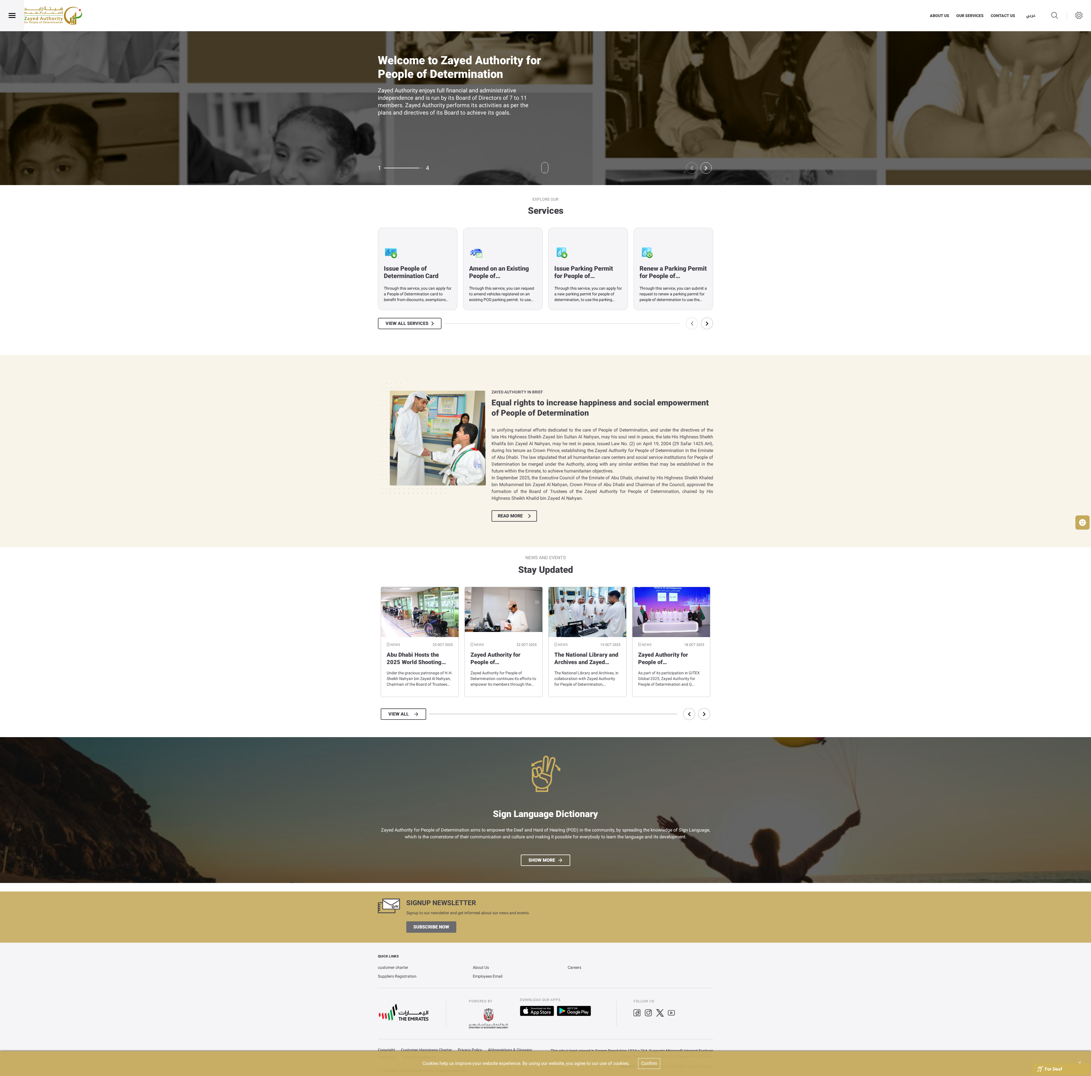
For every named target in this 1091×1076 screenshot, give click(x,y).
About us (939, 15)
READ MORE (510, 516)
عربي (1031, 16)
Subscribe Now (431, 927)
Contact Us (1003, 15)
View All (398, 714)
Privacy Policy (470, 1050)
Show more (541, 860)
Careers (574, 967)
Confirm (649, 1063)
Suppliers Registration (397, 976)
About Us (481, 967)
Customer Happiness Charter (426, 1050)
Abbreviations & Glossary (510, 1050)
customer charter (393, 967)
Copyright (386, 1050)
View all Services (407, 323)
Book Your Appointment (413, 124)
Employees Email (487, 976)
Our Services (970, 15)
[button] (1082, 522)
